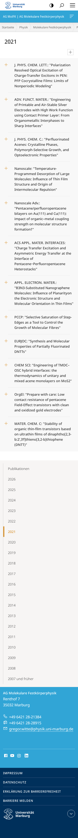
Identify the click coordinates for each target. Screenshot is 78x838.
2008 (12, 668)
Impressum (13, 773)
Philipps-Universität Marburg (25, 820)
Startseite (8, 27)
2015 (12, 594)
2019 (12, 552)
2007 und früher (21, 678)
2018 (12, 563)
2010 (12, 647)
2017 (12, 573)
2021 (12, 531)
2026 (12, 479)
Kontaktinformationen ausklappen (71, 813)
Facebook (5, 755)
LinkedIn (26, 755)
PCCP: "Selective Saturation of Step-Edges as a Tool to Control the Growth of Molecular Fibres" (43, 321)
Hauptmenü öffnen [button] (72, 5)
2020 (12, 542)
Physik (23, 27)
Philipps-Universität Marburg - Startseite (16, 5)
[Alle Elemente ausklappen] (70, 52)
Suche (62, 5)
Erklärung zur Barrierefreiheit (32, 791)
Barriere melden (18, 801)
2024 (12, 500)
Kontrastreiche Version (51, 5)
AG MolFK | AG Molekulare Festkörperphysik (72, 17)
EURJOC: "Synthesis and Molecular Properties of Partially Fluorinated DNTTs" (42, 345)
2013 (12, 615)
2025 (12, 489)
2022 (12, 521)
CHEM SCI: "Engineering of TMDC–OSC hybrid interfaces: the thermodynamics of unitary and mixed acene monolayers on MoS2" (43, 371)
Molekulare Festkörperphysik (52, 27)
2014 (12, 605)
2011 (12, 636)
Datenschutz (14, 782)
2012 (12, 626)
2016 (12, 584)
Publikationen (18, 468)
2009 (12, 657)
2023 (12, 510)
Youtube (11, 755)
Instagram (19, 755)
